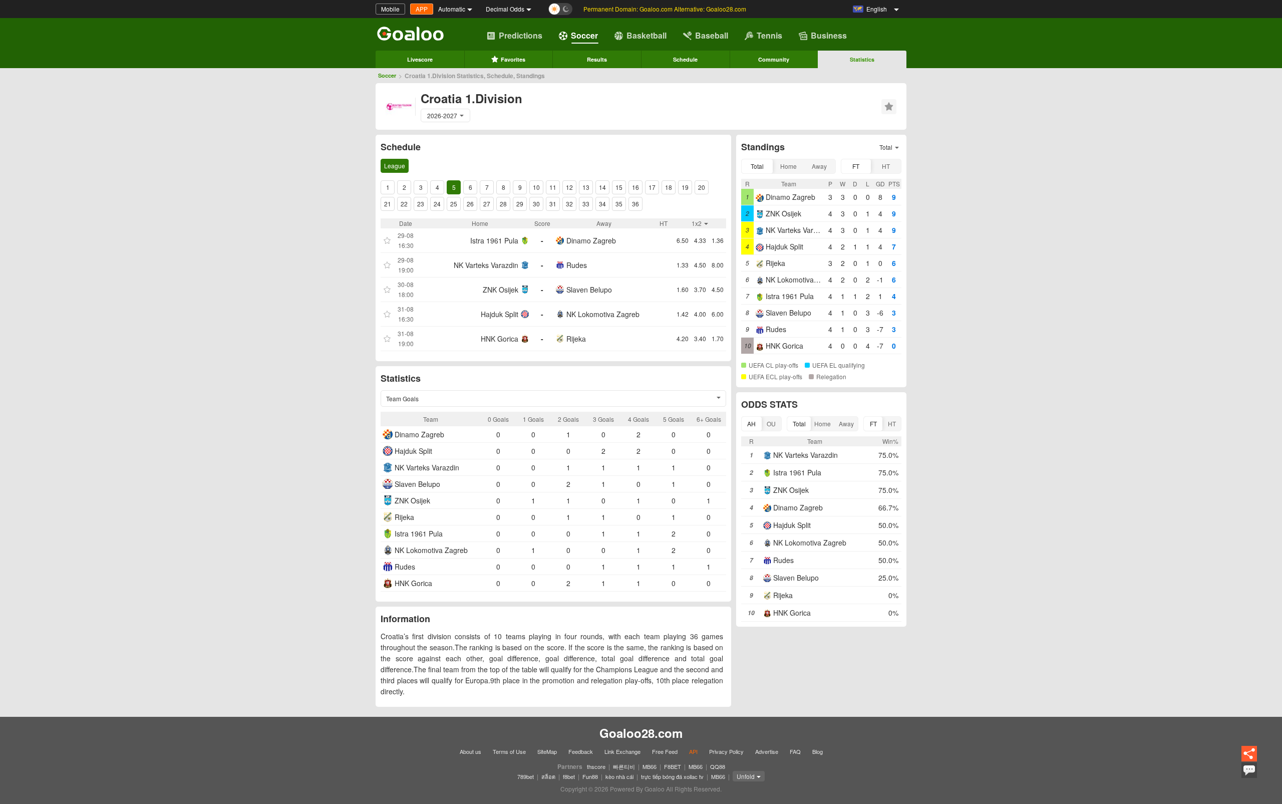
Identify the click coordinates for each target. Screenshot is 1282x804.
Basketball (646, 35)
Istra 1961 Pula (494, 240)
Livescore (420, 59)
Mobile (390, 9)
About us (470, 751)
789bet (525, 776)
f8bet (569, 776)
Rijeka (576, 339)
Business (829, 35)
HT (886, 166)
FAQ (795, 751)
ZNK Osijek (500, 290)
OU (771, 423)
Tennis (769, 35)
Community (773, 59)
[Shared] (1249, 759)
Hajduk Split (499, 314)
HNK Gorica (499, 339)
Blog (817, 751)
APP (422, 9)
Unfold (746, 776)
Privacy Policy (726, 751)
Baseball (711, 35)
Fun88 (590, 776)
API (693, 751)
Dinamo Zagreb (591, 240)
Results (597, 59)
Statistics (862, 59)
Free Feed (665, 751)
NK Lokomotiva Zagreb (602, 314)
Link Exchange (622, 751)
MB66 (650, 766)
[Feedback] (1249, 776)
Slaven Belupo (589, 290)
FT (855, 166)
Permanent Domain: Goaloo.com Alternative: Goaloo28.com (664, 9)
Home (788, 166)
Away (819, 166)
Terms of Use (509, 751)
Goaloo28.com (641, 732)
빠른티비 (624, 766)
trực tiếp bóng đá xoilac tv (672, 776)
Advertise (766, 751)
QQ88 (717, 766)
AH (751, 423)
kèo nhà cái (619, 776)
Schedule (685, 59)
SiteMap (547, 751)
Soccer (584, 35)
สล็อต (548, 776)
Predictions (520, 35)
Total (757, 166)
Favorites (513, 59)
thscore (596, 766)
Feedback (580, 751)
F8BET (672, 766)
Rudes (576, 265)
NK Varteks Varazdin (486, 265)
